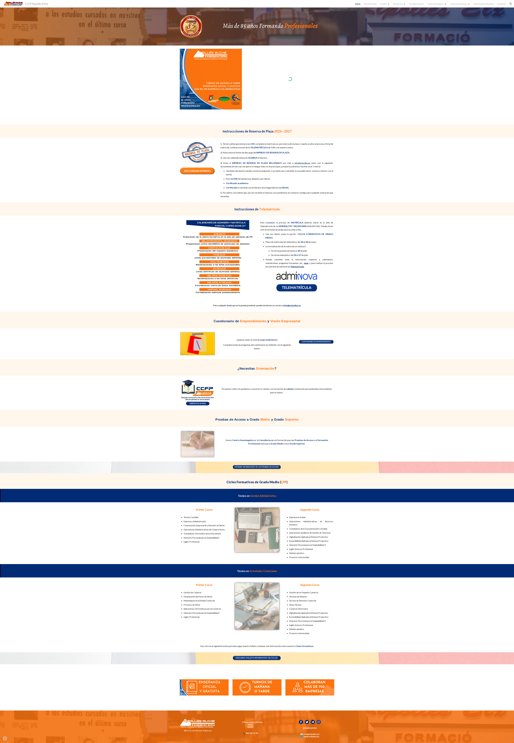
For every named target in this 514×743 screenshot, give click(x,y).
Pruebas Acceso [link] (416, 4)
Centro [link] (383, 4)
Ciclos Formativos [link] (435, 4)
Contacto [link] (501, 4)
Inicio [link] (357, 4)
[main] (270, 25)
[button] (511, 4)
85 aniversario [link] (370, 4)
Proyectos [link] (398, 4)
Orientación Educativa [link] (483, 4)
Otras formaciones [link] (458, 4)
